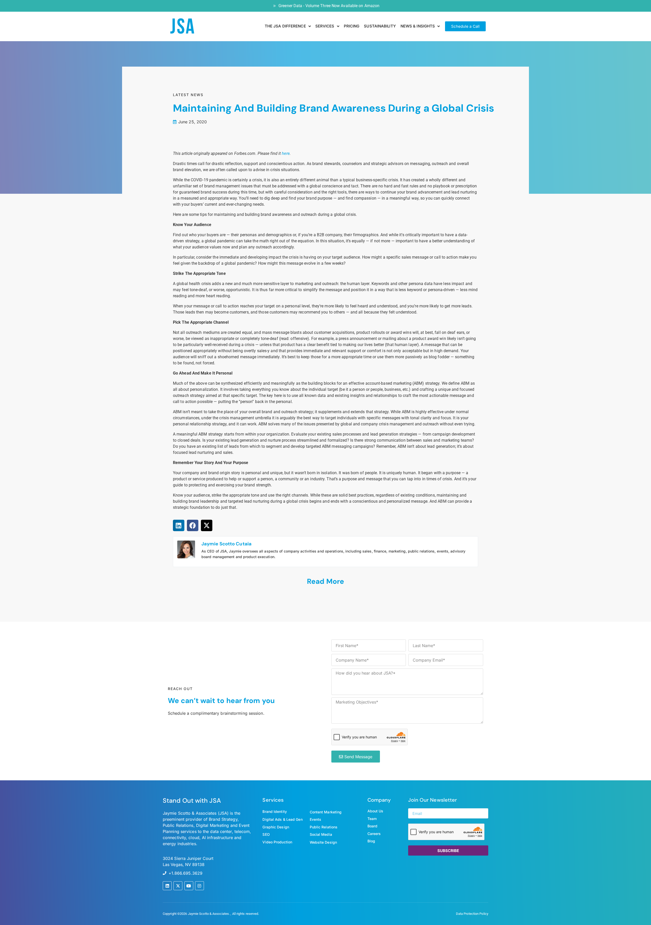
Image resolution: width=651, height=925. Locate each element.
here (285, 153)
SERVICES (324, 26)
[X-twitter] (177, 885)
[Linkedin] (167, 885)
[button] (178, 525)
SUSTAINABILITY (380, 26)
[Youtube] (188, 885)
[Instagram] (199, 885)
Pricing (352, 26)
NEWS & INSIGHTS (418, 26)
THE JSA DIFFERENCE (285, 26)
